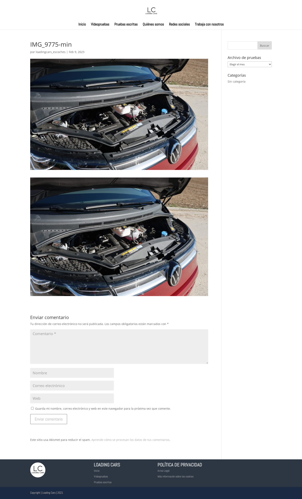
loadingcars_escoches (51, 52)
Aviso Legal (163, 470)
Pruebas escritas (126, 25)
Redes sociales (179, 25)
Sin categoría (237, 81)
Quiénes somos (153, 25)
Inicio (82, 25)
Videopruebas (100, 25)
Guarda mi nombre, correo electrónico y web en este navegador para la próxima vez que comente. (103, 408)
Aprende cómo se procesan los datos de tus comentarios (130, 440)
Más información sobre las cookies (176, 476)
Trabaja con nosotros (209, 25)
